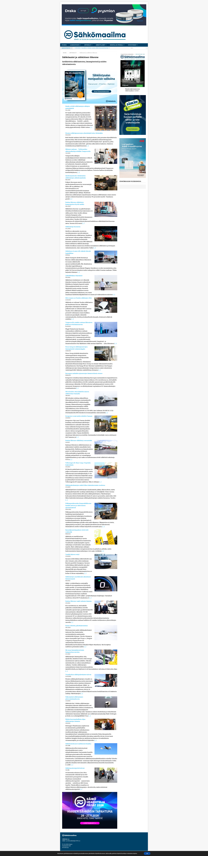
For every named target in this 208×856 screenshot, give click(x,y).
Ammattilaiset (100, 45)
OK (147, 853)
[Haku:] (138, 48)
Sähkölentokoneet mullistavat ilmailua (78, 744)
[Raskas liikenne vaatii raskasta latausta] (105, 607)
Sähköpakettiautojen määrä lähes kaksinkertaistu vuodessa (85, 485)
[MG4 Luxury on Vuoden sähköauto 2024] (105, 305)
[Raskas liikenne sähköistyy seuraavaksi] (105, 447)
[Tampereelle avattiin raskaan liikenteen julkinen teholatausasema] (105, 329)
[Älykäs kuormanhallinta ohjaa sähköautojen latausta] (105, 724)
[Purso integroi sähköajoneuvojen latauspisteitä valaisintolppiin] (105, 353)
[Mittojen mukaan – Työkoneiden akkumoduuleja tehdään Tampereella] (105, 156)
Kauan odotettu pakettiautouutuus (76, 625)
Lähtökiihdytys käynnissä (73, 275)
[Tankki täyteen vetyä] (105, 561)
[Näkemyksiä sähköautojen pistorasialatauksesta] (105, 702)
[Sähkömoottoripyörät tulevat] (105, 775)
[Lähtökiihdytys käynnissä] (105, 282)
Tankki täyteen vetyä (72, 554)
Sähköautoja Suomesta (72, 227)
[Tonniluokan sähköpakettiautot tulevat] (105, 680)
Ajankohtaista (75, 45)
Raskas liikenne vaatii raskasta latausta (78, 601)
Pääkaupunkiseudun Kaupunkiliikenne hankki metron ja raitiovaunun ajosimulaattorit (78, 505)
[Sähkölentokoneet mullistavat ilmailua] (105, 749)
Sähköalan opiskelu (116, 45)
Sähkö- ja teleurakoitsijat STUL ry (71, 841)
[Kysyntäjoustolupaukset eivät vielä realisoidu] (105, 537)
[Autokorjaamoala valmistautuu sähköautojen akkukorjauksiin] (105, 182)
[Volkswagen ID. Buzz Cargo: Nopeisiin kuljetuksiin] (105, 470)
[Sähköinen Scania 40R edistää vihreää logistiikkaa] (105, 257)
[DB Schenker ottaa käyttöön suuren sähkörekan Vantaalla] (105, 398)
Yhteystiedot (132, 45)
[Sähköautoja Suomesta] (105, 233)
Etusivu (64, 45)
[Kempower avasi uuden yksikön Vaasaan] (105, 424)
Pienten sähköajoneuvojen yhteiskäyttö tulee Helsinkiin (84, 133)
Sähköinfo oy (65, 839)
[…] (91, 127)
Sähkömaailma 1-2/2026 (132, 91)
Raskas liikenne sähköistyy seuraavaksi (78, 440)
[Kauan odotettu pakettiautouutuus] (105, 632)
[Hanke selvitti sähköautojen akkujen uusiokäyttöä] (105, 118)
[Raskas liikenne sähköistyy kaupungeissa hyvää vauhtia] (105, 209)
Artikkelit (87, 45)
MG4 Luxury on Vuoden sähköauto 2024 (78, 298)
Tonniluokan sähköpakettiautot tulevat (78, 674)
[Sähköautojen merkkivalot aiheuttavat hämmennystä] (105, 583)
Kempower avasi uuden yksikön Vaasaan (78, 416)
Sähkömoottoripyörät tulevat (74, 768)
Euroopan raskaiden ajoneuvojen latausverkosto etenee (83, 373)
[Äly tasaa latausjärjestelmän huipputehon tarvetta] (105, 657)
